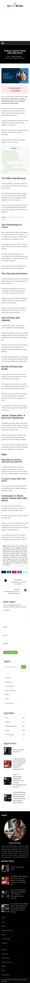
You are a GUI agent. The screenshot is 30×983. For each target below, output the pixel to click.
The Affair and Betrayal (9, 151)
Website (5, 643)
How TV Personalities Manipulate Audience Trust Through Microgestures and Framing (19, 781)
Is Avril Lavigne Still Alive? (18, 751)
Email (5, 635)
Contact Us (8, 682)
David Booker (16, 91)
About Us (8, 678)
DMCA (7, 694)
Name (5, 627)
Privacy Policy (9, 686)
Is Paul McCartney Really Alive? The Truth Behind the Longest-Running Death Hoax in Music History (19, 798)
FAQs (4, 163)
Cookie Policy (9, 703)
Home (3, 918)
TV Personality (9, 734)
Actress (7, 722)
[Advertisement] (15, 23)
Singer (7, 730)
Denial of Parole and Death (10, 158)
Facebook (4, 943)
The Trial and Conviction (9, 154)
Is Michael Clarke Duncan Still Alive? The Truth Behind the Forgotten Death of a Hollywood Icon (19, 764)
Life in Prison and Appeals (10, 156)
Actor (7, 718)
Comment (6, 610)
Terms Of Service (10, 690)
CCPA (7, 699)
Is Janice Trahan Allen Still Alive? (14, 168)
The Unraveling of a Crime (10, 153)
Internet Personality (15, 88)
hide (18, 148)
